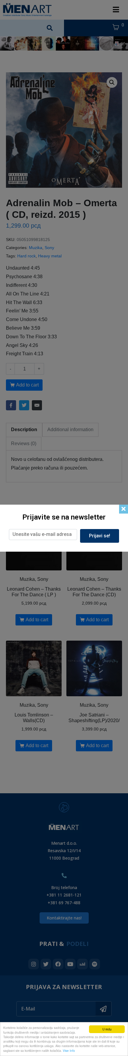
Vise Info (69, 1050)
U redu (107, 1029)
